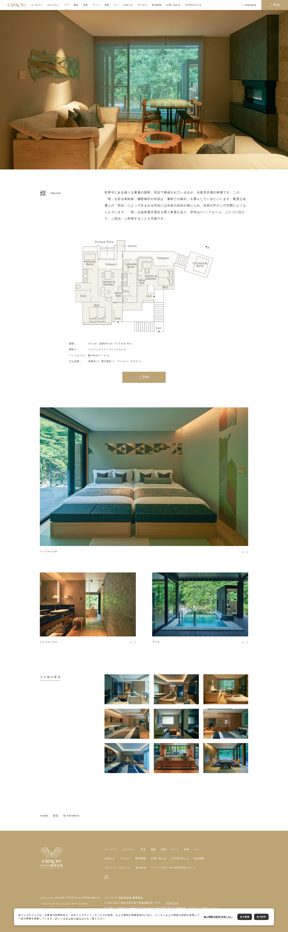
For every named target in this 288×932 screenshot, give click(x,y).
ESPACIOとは (193, 5)
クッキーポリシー (76, 918)
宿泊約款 (141, 868)
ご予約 (274, 5)
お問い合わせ (173, 5)
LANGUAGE (250, 5)
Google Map (172, 903)
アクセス (142, 5)
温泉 (85, 5)
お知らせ (128, 5)
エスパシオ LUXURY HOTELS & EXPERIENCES (70, 898)
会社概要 (199, 858)
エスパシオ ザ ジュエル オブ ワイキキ (65, 904)
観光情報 (157, 5)
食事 (106, 5)
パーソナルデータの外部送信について (173, 868)
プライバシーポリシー (117, 868)
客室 (66, 5)
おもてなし (54, 5)
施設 (76, 5)
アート (96, 5)
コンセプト (37, 5)
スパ (116, 5)
